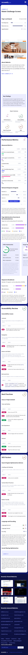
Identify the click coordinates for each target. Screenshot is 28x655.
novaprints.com (4, 615)
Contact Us (13, 638)
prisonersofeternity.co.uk (20, 631)
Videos (2, 638)
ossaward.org (4, 634)
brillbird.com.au (4, 611)
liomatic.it (5, 9)
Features (8, 638)
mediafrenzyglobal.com (19, 611)
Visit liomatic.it (6, 73)
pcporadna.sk (17, 618)
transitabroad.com (5, 618)
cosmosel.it (17, 624)
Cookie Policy (12, 642)
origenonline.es (4, 627)
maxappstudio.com (18, 627)
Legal (19, 638)
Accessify (6, 2)
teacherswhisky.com (5, 624)
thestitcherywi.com (18, 615)
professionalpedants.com (7, 621)
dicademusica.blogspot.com (20, 634)
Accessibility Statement (6, 640)
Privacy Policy (4, 642)
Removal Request (17, 640)
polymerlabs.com (18, 621)
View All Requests (14, 201)
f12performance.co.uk (6, 631)
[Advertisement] (14, 35)
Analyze (20, 647)
